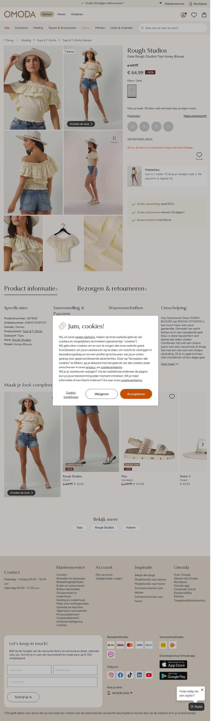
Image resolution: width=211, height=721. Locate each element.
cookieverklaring (110, 367)
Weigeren (100, 394)
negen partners (84, 337)
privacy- (90, 367)
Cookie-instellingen (70, 395)
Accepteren (134, 394)
